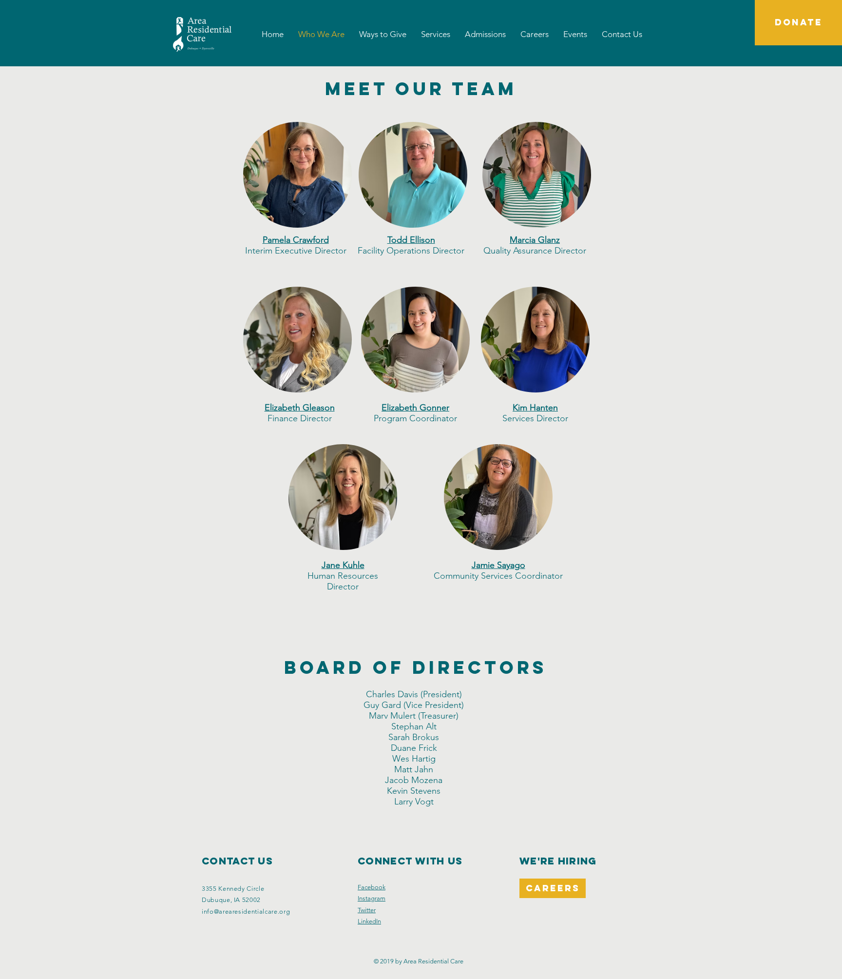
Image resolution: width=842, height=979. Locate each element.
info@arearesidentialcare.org (246, 911)
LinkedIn (369, 921)
